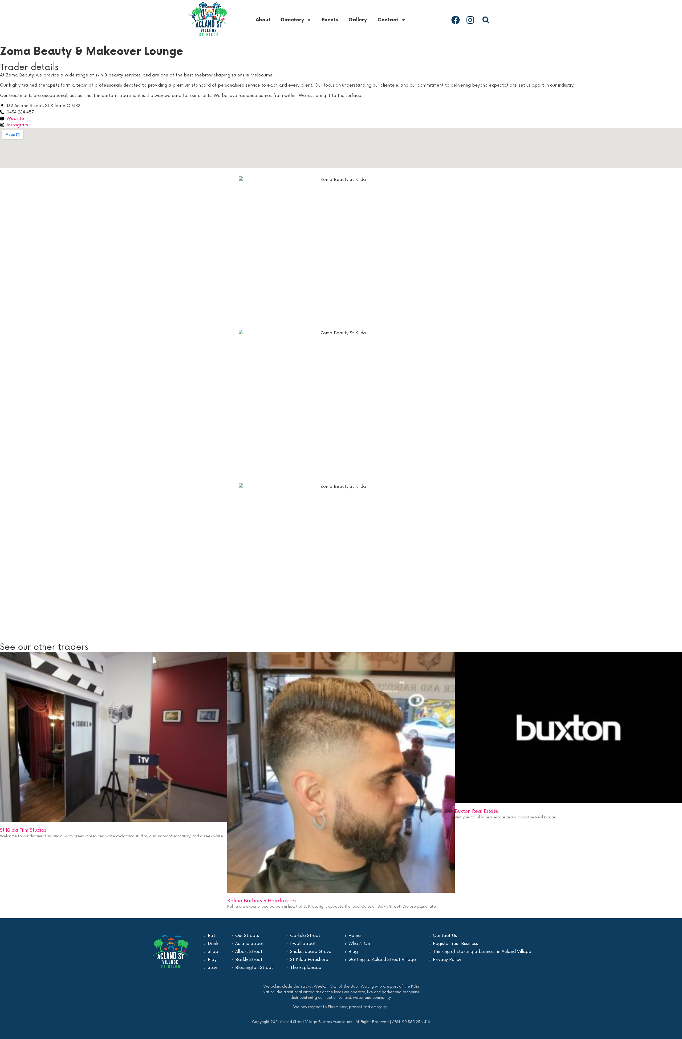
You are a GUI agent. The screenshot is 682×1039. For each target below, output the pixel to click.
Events (330, 20)
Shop (213, 951)
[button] (485, 19)
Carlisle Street (305, 935)
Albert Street (248, 951)
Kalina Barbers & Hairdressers (261, 901)
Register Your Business (455, 943)
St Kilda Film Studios (23, 830)
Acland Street (249, 943)
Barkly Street (248, 959)
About (263, 20)
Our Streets (247, 935)
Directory (292, 20)
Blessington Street (254, 967)
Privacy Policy (447, 959)
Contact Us (445, 935)
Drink (213, 943)
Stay (212, 967)
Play (212, 959)
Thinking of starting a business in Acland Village (482, 951)
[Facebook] (455, 20)
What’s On (359, 943)
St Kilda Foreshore (309, 959)
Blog (353, 951)
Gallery (357, 20)
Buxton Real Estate (476, 811)
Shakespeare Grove (310, 951)
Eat (211, 935)
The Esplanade (305, 967)
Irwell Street (303, 943)
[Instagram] (470, 20)
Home (354, 935)
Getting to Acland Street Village (382, 959)
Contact (387, 20)
